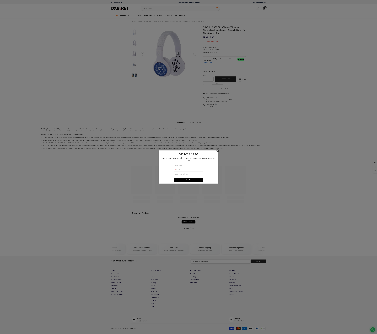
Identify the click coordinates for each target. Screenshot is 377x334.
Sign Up (188, 179)
